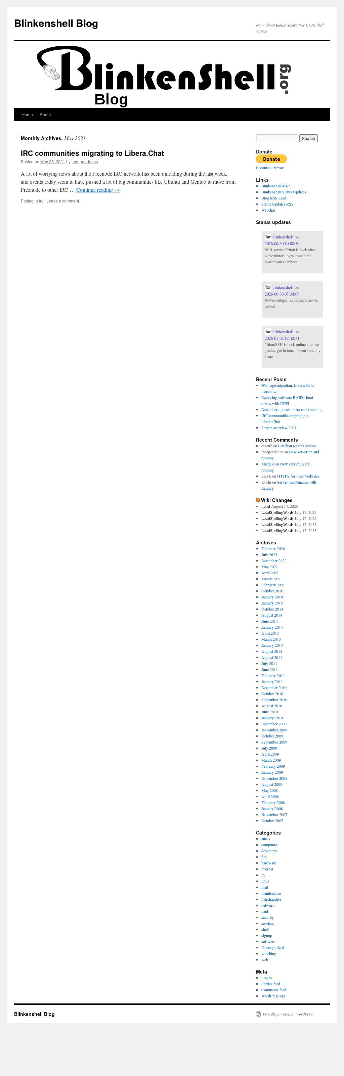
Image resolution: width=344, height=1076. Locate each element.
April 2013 (270, 633)
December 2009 (274, 723)
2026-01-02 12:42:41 (282, 338)
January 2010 (272, 717)
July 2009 (269, 748)
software (268, 941)
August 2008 (271, 784)
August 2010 (271, 705)
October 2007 (272, 820)
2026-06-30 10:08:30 (282, 243)
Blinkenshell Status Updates (283, 191)
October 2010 (272, 693)
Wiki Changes (277, 500)
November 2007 (274, 814)
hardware (268, 862)
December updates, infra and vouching (291, 409)
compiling (269, 844)
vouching (268, 953)
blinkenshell (282, 237)
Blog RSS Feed (273, 197)
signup (266, 935)
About (45, 114)
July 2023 (269, 554)
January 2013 (272, 645)
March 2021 (271, 578)
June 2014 (269, 621)
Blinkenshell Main (276, 185)
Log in (266, 977)
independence (85, 161)
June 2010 (269, 711)
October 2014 (272, 609)
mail (264, 887)
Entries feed (270, 983)
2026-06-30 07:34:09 (282, 294)
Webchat (268, 210)
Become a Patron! (270, 167)
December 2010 (274, 687)
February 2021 (273, 584)
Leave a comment (62, 201)
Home (27, 114)
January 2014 (272, 627)
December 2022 (274, 560)
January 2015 (272, 603)
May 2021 (269, 566)
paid (264, 911)
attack (265, 838)
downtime (269, 850)
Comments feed (273, 989)
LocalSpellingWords (277, 512)
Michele (267, 463)
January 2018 (272, 596)
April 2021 (270, 572)
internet (267, 868)
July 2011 (269, 663)
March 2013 (271, 639)
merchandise (271, 899)
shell (265, 929)
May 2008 (269, 790)
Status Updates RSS (277, 204)
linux (265, 881)
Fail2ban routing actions (297, 445)
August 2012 (271, 651)
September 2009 (274, 742)
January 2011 (272, 681)
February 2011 (273, 675)
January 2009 (272, 772)
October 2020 (272, 590)
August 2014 (271, 615)
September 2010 (274, 699)
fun (264, 856)
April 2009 (270, 754)
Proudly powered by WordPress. (289, 1014)
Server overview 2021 (279, 427)
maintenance (271, 893)
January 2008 (272, 808)
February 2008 (273, 802)
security (267, 917)
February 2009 (273, 766)
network (267, 905)
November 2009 (274, 729)
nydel (265, 506)
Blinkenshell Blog (56, 22)
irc (41, 201)
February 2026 (273, 548)
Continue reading (98, 189)
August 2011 (271, 657)
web (264, 959)
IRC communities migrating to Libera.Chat (92, 153)
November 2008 (274, 778)
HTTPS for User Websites (298, 476)
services (267, 923)
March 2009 (271, 760)
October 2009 (272, 735)
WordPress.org (273, 995)
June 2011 (269, 669)
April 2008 (270, 796)
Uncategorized (272, 947)
